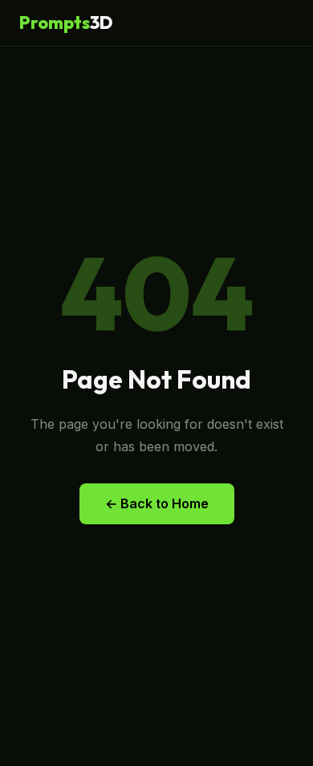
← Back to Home (157, 503)
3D (65, 22)
